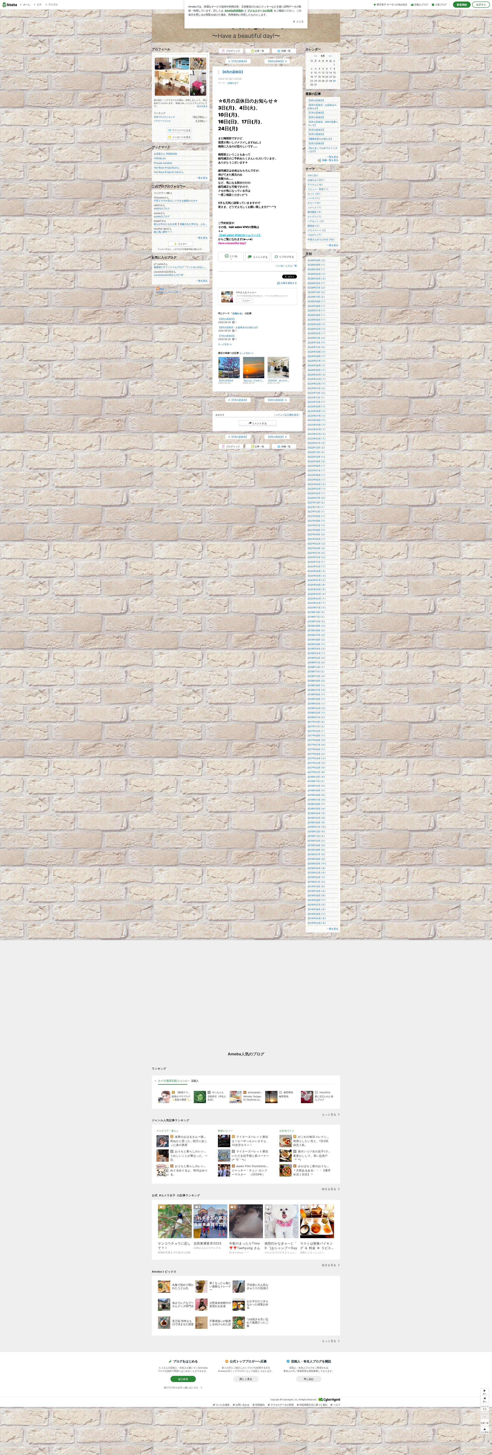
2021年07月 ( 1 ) (316, 525)
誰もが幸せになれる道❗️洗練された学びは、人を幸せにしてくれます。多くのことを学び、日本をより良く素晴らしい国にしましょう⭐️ (181, 224)
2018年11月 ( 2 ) (316, 671)
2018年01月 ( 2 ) (316, 717)
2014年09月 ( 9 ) (316, 895)
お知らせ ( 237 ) (316, 180)
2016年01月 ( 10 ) (317, 826)
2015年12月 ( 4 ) (316, 831)
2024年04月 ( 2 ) (317, 374)
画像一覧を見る (330, 160)
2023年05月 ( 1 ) (316, 424)
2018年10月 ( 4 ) (316, 676)
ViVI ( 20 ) (313, 175)
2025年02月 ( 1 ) (316, 333)
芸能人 (195, 1080)
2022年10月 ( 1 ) (316, 456)
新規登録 (462, 4)
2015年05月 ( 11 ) (317, 863)
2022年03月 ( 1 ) (316, 488)
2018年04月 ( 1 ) (316, 703)
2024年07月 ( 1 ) (316, 360)
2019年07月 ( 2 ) (316, 635)
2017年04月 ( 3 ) (316, 758)
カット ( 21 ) (314, 193)
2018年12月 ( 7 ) (316, 667)
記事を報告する (289, 283)
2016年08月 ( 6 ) (316, 795)
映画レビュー (225, 1130)
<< (315, 55)
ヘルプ (336, 1404)
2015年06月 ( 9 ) (316, 859)
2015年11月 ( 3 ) (316, 836)
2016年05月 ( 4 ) (316, 808)
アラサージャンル (162, 120)
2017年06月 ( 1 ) (316, 749)
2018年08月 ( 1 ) (316, 685)
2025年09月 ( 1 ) (316, 301)
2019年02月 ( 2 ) (316, 657)
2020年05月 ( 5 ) (316, 589)
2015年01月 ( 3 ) (316, 881)
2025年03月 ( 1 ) (316, 328)
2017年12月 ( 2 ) (316, 721)
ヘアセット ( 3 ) (316, 221)
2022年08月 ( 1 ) (316, 465)
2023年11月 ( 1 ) (316, 397)
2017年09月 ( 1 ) (316, 735)
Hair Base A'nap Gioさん (167, 167)
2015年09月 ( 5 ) (316, 845)
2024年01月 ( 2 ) (316, 388)
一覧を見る (202, 177)
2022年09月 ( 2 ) (316, 461)
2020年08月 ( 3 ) (317, 575)
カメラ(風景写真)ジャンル (172, 1080)
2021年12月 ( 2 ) (316, 502)
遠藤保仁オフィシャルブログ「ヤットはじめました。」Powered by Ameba (181, 267)
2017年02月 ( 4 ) (316, 767)
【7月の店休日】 (227, 335)
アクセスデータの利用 (282, 1404)
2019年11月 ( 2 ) (316, 616)
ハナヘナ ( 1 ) (314, 207)
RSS (162, 289)
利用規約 (260, 1404)
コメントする (259, 423)
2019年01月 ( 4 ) (316, 662)
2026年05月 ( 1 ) (316, 269)
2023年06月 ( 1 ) (316, 420)
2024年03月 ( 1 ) (316, 379)
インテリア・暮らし (167, 1130)
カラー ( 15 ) (314, 202)
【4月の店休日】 (316, 129)
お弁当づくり (286, 1130)
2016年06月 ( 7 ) (316, 804)
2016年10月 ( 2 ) (316, 785)
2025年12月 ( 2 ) (316, 292)
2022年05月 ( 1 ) (316, 479)
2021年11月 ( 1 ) (316, 507)
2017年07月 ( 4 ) (316, 744)
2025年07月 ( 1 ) (316, 310)
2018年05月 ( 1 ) (316, 699)
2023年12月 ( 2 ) (316, 392)
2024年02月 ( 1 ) (316, 383)
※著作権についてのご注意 (167, 292)
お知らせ (232, 82)
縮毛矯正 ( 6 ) (314, 211)
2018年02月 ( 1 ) (316, 712)
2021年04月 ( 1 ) (316, 539)
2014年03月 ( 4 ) (317, 922)
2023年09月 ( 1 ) (316, 406)
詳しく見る (246, 1378)
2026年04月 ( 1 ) (316, 274)
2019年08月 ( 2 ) (316, 630)
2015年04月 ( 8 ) (316, 868)
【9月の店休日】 (227, 318)
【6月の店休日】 (232, 72)
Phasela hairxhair (163, 163)
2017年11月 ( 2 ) (316, 726)
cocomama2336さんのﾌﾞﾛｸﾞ (169, 274)
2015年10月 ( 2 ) (316, 840)
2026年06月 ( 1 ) (316, 264)
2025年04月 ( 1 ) (316, 324)
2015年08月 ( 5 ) (316, 849)
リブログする (286, 256)
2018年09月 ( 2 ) (316, 680)
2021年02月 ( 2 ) (316, 548)
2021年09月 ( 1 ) (316, 516)
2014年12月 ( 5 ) (316, 886)
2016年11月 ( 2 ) (316, 781)
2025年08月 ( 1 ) (316, 306)
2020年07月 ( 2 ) (316, 580)
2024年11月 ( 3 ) (316, 347)
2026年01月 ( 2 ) (316, 287)
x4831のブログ (162, 208)
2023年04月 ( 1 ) (316, 429)
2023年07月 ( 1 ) (316, 415)
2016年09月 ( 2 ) (316, 790)
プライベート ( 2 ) (317, 230)
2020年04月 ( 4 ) (317, 593)
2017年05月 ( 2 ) (316, 753)
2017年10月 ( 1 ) (316, 731)
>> (330, 55)
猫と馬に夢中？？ (163, 231)
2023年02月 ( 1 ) (316, 438)
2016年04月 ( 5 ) (316, 813)
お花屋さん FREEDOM (165, 153)
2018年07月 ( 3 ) (316, 690)
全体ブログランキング (164, 117)
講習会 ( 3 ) (313, 225)
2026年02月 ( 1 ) (316, 283)
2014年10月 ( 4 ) (316, 891)
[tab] (172, 1081)
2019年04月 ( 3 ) (316, 648)
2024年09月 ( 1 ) (316, 351)
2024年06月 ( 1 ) (316, 365)
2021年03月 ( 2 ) (316, 543)
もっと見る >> (225, 344)
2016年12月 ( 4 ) (316, 776)
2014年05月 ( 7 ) (316, 913)
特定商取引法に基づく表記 (313, 1404)
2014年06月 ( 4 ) (316, 909)
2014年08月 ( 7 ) (316, 900)
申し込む (309, 1378)
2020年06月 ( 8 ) (316, 584)
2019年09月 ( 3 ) (316, 625)
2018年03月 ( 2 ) (316, 708)
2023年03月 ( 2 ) (317, 434)
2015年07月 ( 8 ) (316, 854)
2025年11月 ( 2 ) (316, 296)
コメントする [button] (260, 257)
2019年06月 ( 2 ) (316, 639)
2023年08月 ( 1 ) (316, 411)
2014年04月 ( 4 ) (317, 918)
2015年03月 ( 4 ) (316, 872)
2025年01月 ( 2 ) (316, 337)
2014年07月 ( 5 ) (316, 904)
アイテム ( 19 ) (315, 184)
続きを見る (202, 106)
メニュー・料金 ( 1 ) (318, 189)
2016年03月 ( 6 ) (316, 817)
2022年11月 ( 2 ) (316, 452)
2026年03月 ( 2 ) (316, 278)
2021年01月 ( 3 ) (316, 552)
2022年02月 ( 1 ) (316, 493)
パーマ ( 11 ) (314, 198)
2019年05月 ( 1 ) (316, 644)
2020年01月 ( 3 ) (316, 607)
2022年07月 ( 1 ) (316, 470)
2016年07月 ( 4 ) (316, 799)
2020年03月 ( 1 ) (316, 598)
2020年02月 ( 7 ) (316, 603)
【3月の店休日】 (316, 134)
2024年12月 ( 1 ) (316, 342)
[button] (484, 1430)
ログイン (481, 4)
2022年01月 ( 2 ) (316, 497)
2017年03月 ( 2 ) (316, 762)
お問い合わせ (242, 1404)
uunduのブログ (162, 216)
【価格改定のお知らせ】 (320, 138)
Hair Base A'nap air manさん (169, 172)
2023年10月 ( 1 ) (316, 401)
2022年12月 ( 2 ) (316, 447)
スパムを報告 (223, 1404)
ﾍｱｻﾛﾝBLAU (160, 158)
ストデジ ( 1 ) (314, 216)
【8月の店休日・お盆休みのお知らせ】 (238, 327)
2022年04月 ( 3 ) (317, 484)
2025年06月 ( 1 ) (316, 315)
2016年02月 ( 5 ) (316, 822)
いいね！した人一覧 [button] (286, 265)
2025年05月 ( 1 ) (316, 319)
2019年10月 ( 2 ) (316, 621)
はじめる (183, 1378)
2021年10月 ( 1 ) (316, 511)
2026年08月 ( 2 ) (316, 260)
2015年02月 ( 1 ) (316, 877)
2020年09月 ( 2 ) (316, 571)
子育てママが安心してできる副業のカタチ (176, 200)
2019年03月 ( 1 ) (316, 653)
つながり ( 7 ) (314, 234)
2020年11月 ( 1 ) (316, 561)
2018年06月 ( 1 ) (316, 694)
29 (334, 80)
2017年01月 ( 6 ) (316, 772)
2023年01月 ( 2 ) (316, 443)
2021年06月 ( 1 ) (316, 530)
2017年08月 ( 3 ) (316, 740)
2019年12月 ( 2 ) (316, 612)
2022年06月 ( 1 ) (316, 475)
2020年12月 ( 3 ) (316, 557)
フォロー (246, 300)
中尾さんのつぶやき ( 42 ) (321, 239)
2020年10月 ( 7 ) (316, 566)
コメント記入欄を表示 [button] (286, 414)
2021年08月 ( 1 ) (316, 520)
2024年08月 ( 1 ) (316, 356)
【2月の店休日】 (316, 143)
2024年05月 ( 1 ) (316, 370)
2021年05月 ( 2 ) (316, 534)
